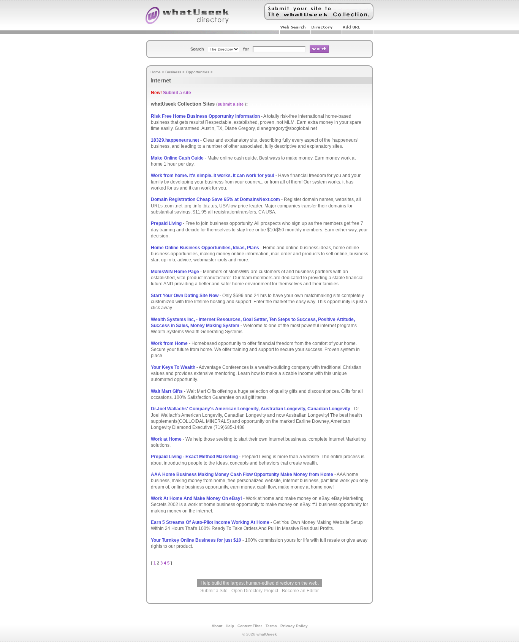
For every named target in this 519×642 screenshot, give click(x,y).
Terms (271, 626)
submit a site (231, 104)
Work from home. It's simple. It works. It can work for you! (212, 175)
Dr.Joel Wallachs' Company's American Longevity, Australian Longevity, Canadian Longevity (250, 408)
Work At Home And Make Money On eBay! (196, 498)
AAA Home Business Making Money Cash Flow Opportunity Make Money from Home (242, 474)
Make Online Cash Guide (177, 158)
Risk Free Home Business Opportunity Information (205, 116)
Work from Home (169, 343)
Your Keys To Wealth (173, 367)
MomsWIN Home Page (175, 271)
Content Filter (249, 626)
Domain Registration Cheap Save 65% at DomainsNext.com (215, 199)
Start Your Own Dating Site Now (184, 295)
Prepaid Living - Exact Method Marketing (194, 456)
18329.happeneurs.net (175, 140)
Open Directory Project (254, 590)
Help (230, 626)
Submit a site (177, 92)
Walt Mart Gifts (167, 391)
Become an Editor (300, 590)
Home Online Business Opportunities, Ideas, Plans (205, 247)
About (217, 626)
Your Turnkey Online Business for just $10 (196, 540)
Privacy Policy (294, 626)
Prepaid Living (166, 223)
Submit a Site (214, 590)
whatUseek (266, 634)
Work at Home (166, 439)
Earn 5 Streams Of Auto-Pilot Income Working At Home (210, 522)
